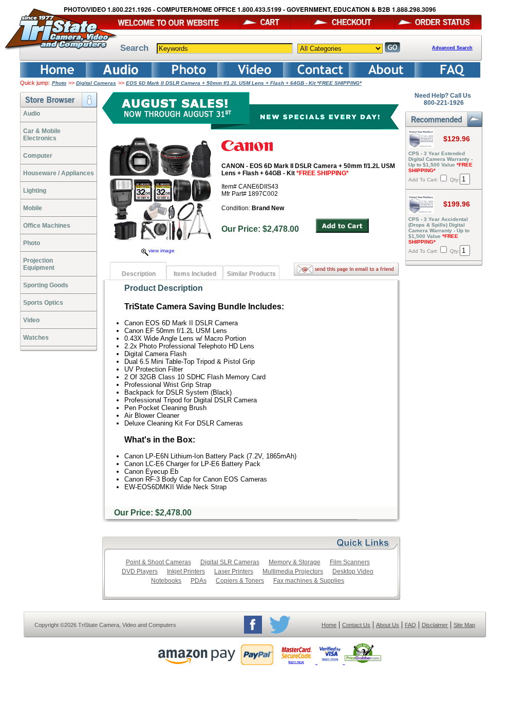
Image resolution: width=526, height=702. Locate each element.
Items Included (195, 274)
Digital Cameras (96, 83)
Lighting (34, 190)
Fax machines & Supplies (308, 580)
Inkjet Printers (186, 571)
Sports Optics (43, 302)
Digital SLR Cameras (229, 562)
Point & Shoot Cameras (158, 562)
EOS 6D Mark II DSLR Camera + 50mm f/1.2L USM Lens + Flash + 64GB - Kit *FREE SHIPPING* (244, 83)
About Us (387, 625)
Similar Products (251, 274)
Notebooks (166, 580)
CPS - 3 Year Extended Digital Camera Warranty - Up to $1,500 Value (440, 162)
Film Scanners (350, 562)
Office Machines (46, 225)
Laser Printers (233, 571)
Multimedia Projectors (292, 571)
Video (31, 320)
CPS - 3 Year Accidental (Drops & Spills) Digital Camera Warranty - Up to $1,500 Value (438, 230)
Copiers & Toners (240, 580)
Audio (31, 113)
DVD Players (140, 571)
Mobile (32, 208)
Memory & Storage (295, 562)
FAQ (410, 625)
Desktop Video (352, 571)
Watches (36, 337)
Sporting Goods (45, 285)
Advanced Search (452, 47)
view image (161, 250)
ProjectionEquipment (38, 264)
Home (329, 625)
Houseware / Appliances (58, 173)
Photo (59, 83)
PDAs (198, 580)
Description (139, 274)
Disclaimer (435, 625)
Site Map (464, 625)
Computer (37, 155)
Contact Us (356, 625)
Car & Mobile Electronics (42, 134)
